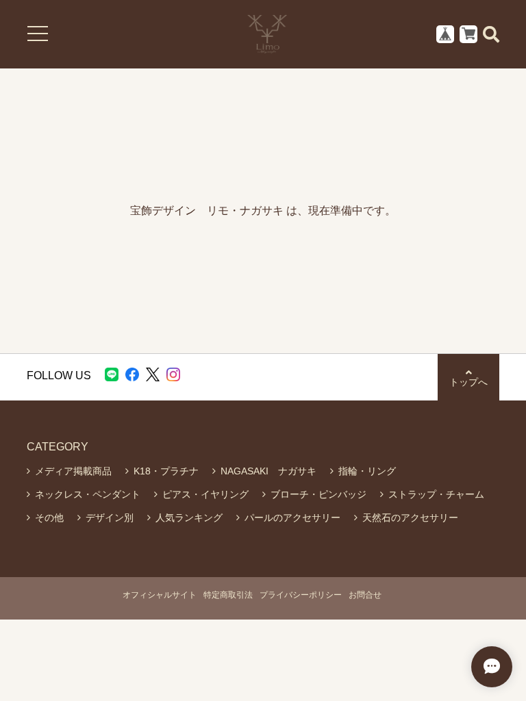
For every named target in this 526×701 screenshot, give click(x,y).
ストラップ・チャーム (436, 494)
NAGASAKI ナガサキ (268, 471)
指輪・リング (367, 471)
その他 (49, 517)
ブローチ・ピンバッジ (318, 494)
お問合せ (365, 595)
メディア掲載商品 (73, 471)
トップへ (468, 382)
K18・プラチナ (166, 471)
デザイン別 (110, 517)
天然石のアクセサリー (410, 517)
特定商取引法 (228, 595)
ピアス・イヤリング (205, 494)
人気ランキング (189, 517)
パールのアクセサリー (292, 517)
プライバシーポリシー (301, 595)
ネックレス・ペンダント (87, 494)
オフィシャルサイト (160, 595)
